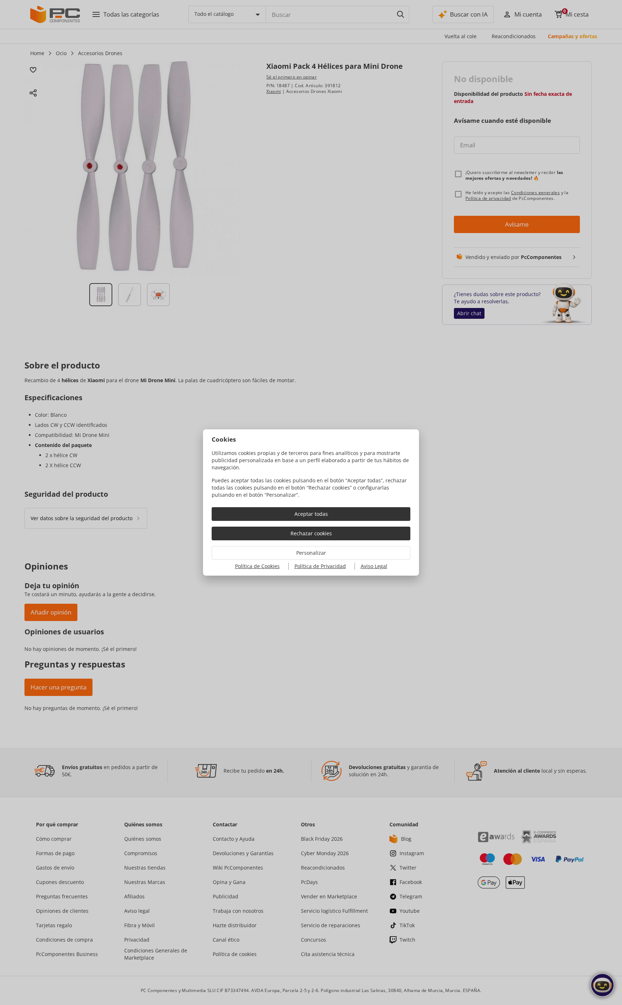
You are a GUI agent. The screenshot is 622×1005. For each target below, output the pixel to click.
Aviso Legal (374, 566)
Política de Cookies (257, 566)
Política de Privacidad (320, 566)
